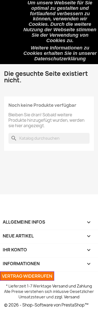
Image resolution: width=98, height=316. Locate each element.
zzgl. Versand (66, 296)
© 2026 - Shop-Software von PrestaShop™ (46, 305)
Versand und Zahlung (72, 286)
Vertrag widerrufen (27, 276)
